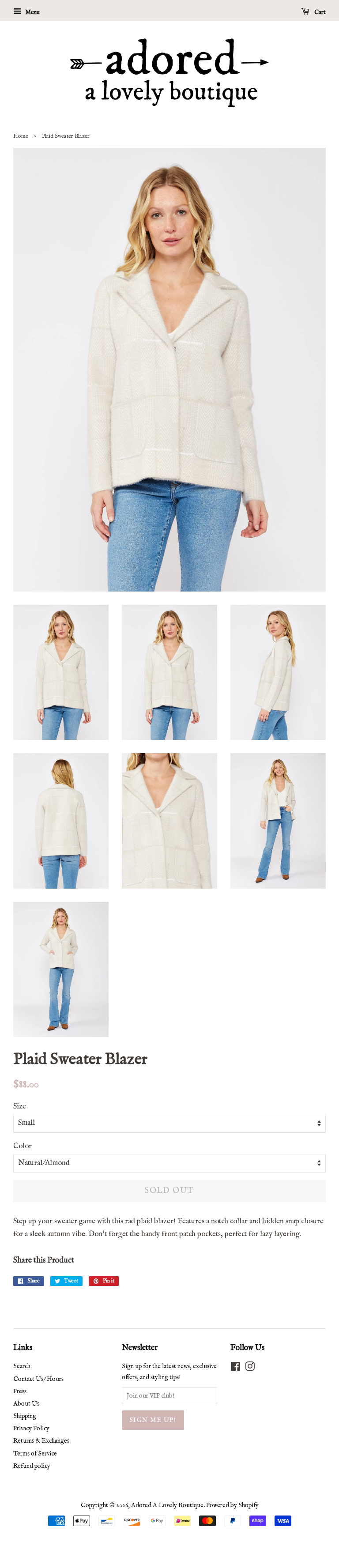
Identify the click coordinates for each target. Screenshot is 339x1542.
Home (20, 136)
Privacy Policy (31, 1429)
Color (22, 1146)
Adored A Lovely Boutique (167, 1505)
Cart (319, 12)
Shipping (24, 1416)
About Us (26, 1404)
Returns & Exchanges (41, 1441)
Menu (32, 12)
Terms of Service (35, 1454)
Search (21, 1366)
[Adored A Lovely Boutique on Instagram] (250, 1368)
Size (19, 1106)
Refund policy (31, 1466)
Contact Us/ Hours (38, 1379)
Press (19, 1391)
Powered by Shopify (232, 1505)
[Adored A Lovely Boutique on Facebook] (235, 1368)
